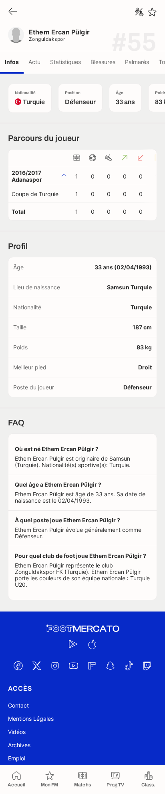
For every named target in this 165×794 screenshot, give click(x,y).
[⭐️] (152, 12)
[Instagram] (55, 666)
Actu (34, 61)
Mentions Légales (31, 718)
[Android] (73, 644)
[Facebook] (18, 666)
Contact (18, 705)
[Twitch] (147, 666)
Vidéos (17, 731)
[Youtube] (73, 666)
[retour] (13, 11)
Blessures (103, 61)
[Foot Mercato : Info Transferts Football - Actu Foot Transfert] (82, 628)
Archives (19, 745)
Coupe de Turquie (35, 193)
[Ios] (92, 644)
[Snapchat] (110, 666)
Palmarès (137, 61)
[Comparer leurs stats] (139, 12)
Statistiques (65, 61)
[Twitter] (36, 666)
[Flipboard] (92, 666)
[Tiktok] (129, 666)
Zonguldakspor (47, 39)
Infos (12, 61)
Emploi (16, 758)
